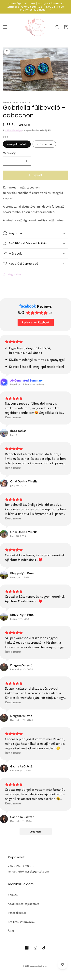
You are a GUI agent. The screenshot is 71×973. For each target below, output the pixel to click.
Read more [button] (13, 417)
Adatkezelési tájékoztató (23, 904)
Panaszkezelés (17, 912)
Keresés (13, 895)
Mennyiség (9, 152)
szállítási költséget (13, 130)
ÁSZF (11, 931)
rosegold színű (17, 144)
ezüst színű (44, 144)
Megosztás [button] (14, 274)
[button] (5, 27)
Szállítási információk (21, 922)
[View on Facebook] (4, 433)
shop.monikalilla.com (39, 966)
